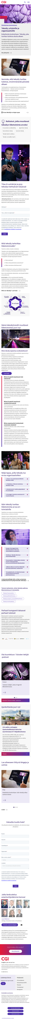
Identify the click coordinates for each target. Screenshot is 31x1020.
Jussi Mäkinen (5, 919)
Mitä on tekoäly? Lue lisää (9, 290)
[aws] (3, 639)
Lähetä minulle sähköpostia (21, 925)
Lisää (3, 809)
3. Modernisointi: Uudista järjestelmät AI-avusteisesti (15, 489)
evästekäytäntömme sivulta (8, 1018)
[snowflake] (27, 639)
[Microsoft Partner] (16, 639)
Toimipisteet (20, 987)
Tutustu (16, 754)
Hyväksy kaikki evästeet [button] (15, 1008)
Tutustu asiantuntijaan (10, 925)
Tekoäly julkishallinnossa (9, 596)
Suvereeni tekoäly (20, 131)
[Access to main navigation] (28, 2)
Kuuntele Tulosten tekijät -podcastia (12, 700)
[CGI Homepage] (3, 2)
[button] (4, 904)
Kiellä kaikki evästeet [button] (15, 1013)
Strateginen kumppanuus (9, 25)
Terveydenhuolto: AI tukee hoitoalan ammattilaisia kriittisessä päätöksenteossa (15, 573)
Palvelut (19, 985)
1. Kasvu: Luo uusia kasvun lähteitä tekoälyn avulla (14, 479)
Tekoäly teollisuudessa (8, 601)
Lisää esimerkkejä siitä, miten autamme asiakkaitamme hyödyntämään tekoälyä (13, 579)
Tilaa (3, 983)
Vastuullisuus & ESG (22, 982)
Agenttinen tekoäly (23, 128)
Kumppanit (20, 989)
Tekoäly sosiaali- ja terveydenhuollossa (12, 598)
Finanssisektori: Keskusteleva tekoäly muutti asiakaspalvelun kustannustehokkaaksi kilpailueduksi (15, 561)
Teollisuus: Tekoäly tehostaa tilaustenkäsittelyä (13, 555)
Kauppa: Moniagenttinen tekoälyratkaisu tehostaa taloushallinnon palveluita (12, 550)
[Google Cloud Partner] (11, 639)
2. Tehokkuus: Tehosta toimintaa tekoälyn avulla (14, 484)
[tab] (14, 698)
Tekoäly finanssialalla (8, 593)
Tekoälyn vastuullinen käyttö (9, 137)
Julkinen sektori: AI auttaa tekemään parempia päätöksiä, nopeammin (15, 567)
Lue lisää (6, 373)
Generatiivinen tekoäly (8, 131)
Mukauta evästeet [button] (15, 1010)
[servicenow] (22, 639)
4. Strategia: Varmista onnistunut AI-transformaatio (15, 495)
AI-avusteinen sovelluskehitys (9, 128)
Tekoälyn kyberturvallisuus (9, 134)
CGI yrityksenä (20, 980)
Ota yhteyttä (5, 53)
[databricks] (6, 639)
